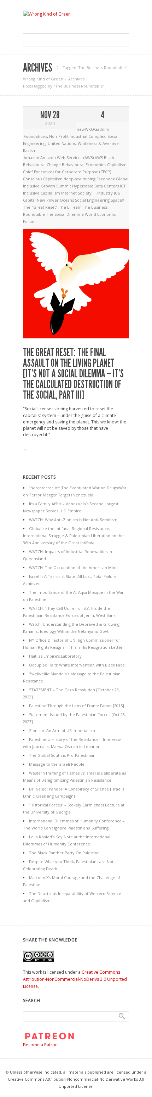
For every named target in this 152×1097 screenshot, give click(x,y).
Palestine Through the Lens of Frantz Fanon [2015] (76, 705)
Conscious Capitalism (43, 178)
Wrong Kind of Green (43, 78)
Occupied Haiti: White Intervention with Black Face (77, 665)
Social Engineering (93, 200)
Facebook (106, 178)
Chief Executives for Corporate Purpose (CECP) (67, 171)
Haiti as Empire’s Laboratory (55, 656)
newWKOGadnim (93, 129)
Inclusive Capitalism (42, 193)
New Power (48, 200)
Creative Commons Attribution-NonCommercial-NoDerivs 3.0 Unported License (75, 979)
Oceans (67, 200)
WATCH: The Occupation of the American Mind (73, 567)
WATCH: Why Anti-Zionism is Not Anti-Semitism (73, 519)
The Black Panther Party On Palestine (64, 852)
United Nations (62, 143)
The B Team (71, 207)
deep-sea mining (80, 178)
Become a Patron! (41, 1045)
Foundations (35, 136)
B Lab (109, 157)
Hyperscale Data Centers (96, 186)
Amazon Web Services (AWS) (67, 157)
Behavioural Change (42, 164)
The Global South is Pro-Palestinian (62, 755)
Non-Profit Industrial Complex (77, 136)
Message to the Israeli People (56, 764)
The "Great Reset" (41, 207)
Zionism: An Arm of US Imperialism (62, 730)
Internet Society (77, 193)
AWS (99, 157)
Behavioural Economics (84, 164)
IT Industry (103, 193)
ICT (123, 186)
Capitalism (117, 164)
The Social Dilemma (65, 214)
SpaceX (117, 200)
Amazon (32, 157)
